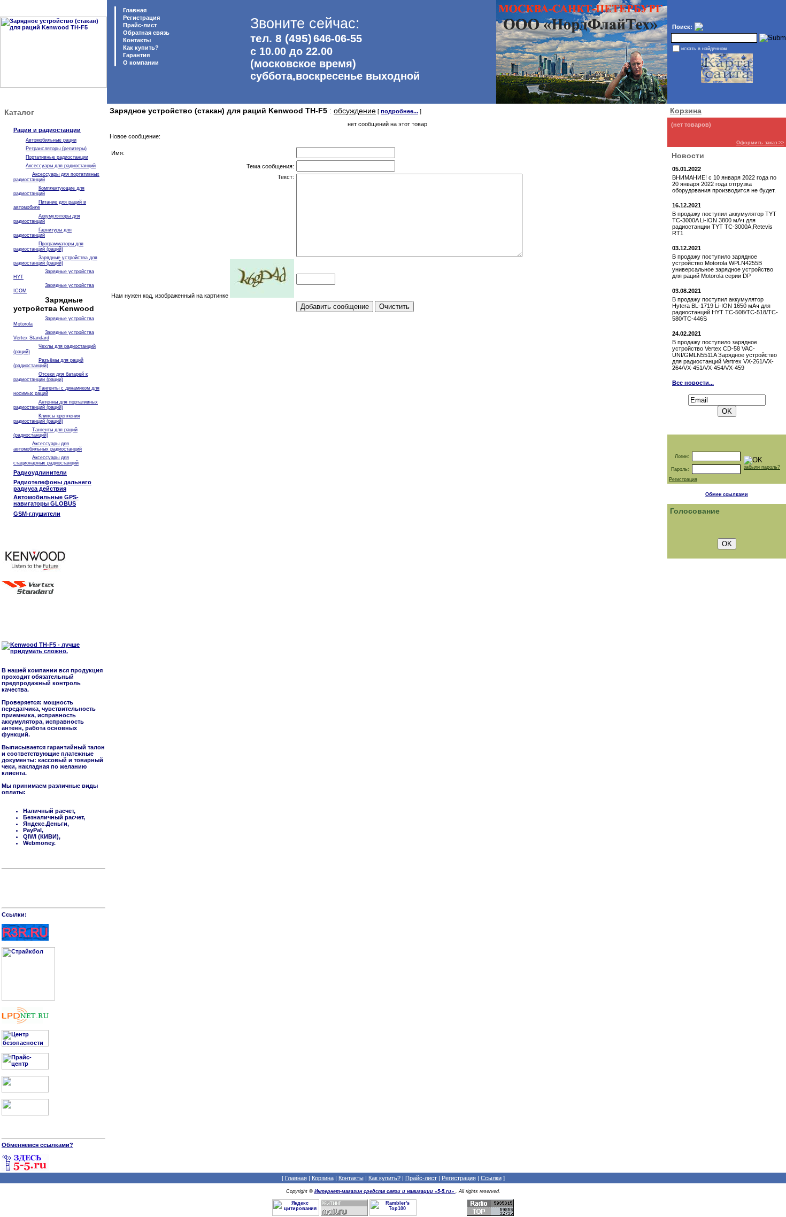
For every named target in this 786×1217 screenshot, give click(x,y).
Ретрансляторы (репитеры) (56, 148)
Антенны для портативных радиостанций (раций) (55, 404)
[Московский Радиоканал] (25, 1113)
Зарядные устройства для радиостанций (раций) (55, 260)
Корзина (686, 110)
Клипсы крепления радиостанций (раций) (46, 418)
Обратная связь (145, 32)
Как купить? (140, 47)
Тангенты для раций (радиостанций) (45, 432)
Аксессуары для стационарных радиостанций (46, 460)
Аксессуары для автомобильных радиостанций (47, 446)
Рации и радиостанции (47, 130)
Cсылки (491, 1178)
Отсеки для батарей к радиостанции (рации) (50, 376)
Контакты (136, 40)
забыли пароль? (762, 467)
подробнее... (399, 111)
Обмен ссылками (726, 494)
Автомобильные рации (51, 140)
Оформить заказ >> (760, 142)
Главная (134, 10)
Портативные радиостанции (57, 157)
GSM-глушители (36, 513)
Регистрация (141, 17)
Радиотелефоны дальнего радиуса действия (52, 485)
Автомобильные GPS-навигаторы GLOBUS (46, 500)
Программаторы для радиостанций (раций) (48, 246)
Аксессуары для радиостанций (61, 165)
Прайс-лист (139, 25)
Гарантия (135, 55)
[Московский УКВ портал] (25, 1090)
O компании (140, 62)
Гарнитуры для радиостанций (42, 232)
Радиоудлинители (40, 472)
